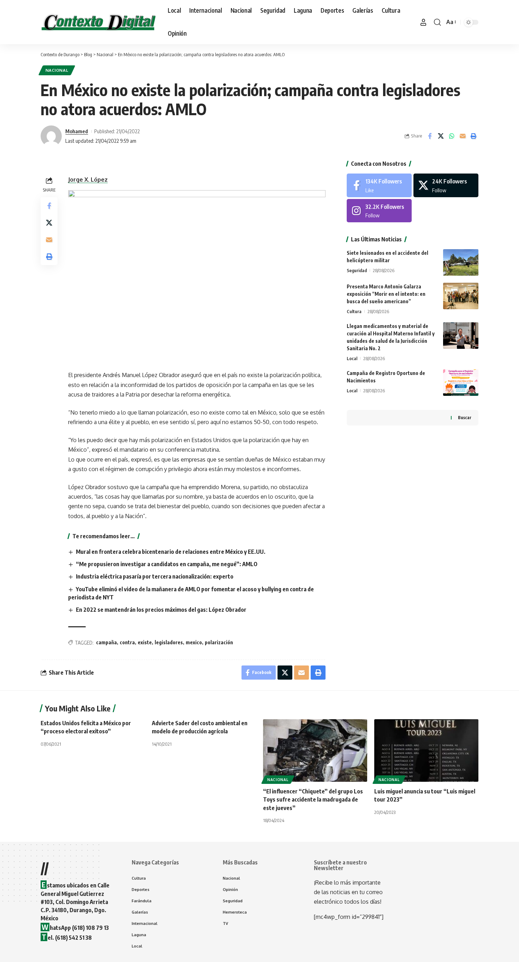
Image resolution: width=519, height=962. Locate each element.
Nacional (57, 70)
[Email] (462, 136)
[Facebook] (379, 185)
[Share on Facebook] (430, 136)
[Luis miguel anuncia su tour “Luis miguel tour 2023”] (426, 750)
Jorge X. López (88, 179)
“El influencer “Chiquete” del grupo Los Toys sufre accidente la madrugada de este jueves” (313, 799)
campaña (106, 642)
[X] (445, 185)
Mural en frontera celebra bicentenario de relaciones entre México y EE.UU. (171, 551)
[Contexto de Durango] (98, 22)
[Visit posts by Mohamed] (51, 136)
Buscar (464, 417)
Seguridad (357, 270)
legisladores (169, 642)
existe (145, 642)
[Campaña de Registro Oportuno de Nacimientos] (460, 382)
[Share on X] (441, 136)
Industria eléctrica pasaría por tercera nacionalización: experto (154, 576)
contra (127, 642)
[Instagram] (379, 211)
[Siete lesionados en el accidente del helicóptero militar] (460, 262)
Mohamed (76, 131)
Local (352, 358)
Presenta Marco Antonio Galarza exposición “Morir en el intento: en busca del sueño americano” (386, 293)
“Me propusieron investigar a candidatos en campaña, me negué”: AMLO (166, 564)
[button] (423, 22)
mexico (194, 642)
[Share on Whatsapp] (452, 136)
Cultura (354, 311)
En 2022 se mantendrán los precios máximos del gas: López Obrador (161, 609)
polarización (219, 642)
